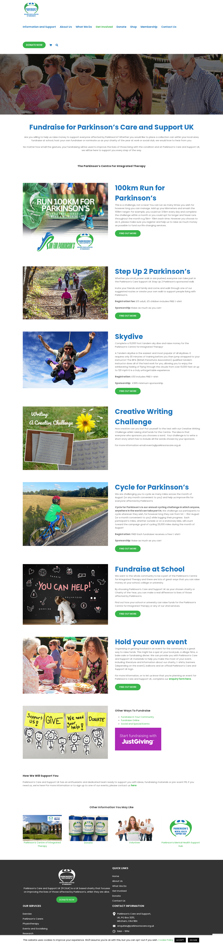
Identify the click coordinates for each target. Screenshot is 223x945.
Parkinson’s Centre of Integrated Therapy (42, 844)
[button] (57, 45)
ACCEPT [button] (180, 940)
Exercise (27, 913)
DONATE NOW (66, 899)
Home (115, 876)
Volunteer (134, 842)
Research (28, 933)
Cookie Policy (165, 940)
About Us (117, 881)
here (134, 785)
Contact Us (118, 900)
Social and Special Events (135, 723)
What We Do (119, 886)
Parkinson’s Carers (33, 918)
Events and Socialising (35, 928)
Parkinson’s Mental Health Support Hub (181, 844)
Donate (88, 842)
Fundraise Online (130, 720)
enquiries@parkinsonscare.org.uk (135, 925)
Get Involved (119, 890)
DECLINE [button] (193, 940)
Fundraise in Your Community (137, 716)
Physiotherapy (31, 923)
